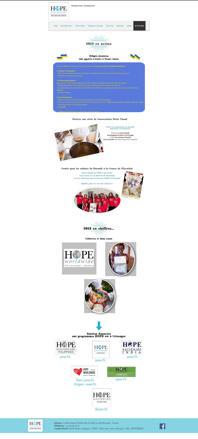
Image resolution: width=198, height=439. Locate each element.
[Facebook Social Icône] (162, 426)
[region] (79, 258)
